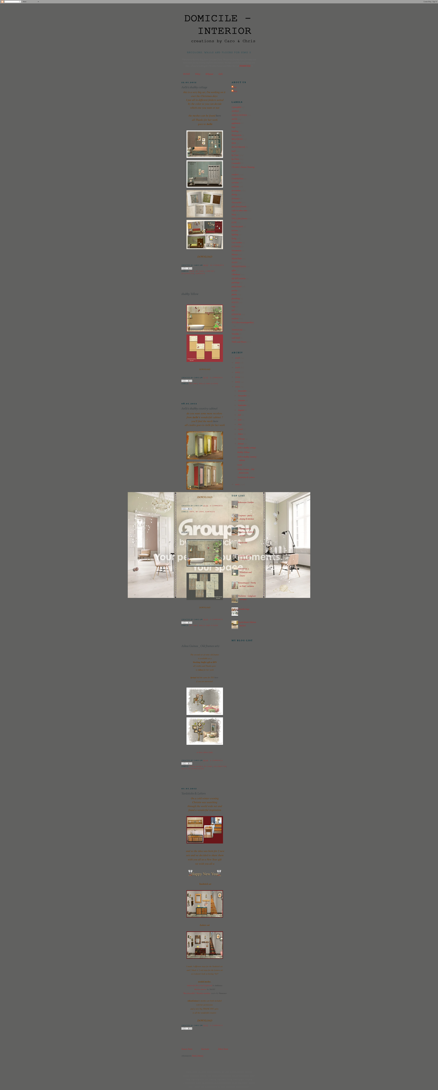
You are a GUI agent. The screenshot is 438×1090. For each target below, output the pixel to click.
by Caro (200, 271)
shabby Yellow (189, 294)
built (234, 151)
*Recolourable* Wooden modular (197, 993)
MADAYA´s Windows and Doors (245, 572)
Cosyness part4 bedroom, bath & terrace (246, 532)
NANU (235, 262)
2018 (237, 358)
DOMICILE (244, 66)
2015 (237, 372)
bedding (235, 131)
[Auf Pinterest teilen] (191, 268)
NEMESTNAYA (239, 266)
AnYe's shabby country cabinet (199, 408)
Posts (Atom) (197, 1056)
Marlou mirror (200, 989)
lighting (235, 234)
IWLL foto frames (239, 218)
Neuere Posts (186, 1049)
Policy (197, 74)
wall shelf (236, 338)
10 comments (217, 265)
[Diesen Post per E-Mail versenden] (182, 268)
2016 (237, 367)
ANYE (191, 271)
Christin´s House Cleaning (243, 167)
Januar (241, 443)
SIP (233, 310)
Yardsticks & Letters (193, 793)
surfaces (200, 273)
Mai (240, 424)
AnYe (220, 74)
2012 (237, 386)
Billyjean (209, 74)
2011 (237, 484)
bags (233, 127)
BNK (234, 143)
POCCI (235, 302)
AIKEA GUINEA (196, 766)
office (234, 270)
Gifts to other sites (192, 769)
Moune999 (236, 250)
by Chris (235, 159)
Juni (240, 419)
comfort (210, 271)
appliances (236, 123)
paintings (236, 282)
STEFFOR (236, 314)
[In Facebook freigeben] (189, 268)
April (240, 429)
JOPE (234, 222)
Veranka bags (243, 609)
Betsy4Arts (236, 135)
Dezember (242, 391)
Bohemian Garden (246, 502)
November (242, 395)
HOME (186, 74)
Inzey (234, 214)
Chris (234, 91)
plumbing (236, 298)
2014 (237, 377)
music (184, 532)
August (241, 410)
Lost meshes (237, 242)
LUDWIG (236, 246)
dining (234, 194)
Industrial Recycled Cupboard (199, 985)
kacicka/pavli (237, 226)
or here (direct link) (205, 752)
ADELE (235, 111)
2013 (237, 382)
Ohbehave (236, 274)
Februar (241, 439)
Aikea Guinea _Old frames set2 (200, 646)
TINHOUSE (237, 330)
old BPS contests (239, 278)
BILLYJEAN (237, 139)
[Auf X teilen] (187, 268)
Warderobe (242, 542)
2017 (237, 362)
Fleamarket (236, 202)
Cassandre (236, 163)
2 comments (216, 760)
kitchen (235, 230)
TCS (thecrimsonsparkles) (243, 322)
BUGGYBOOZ (238, 147)
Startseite (205, 1049)
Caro (234, 87)
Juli (239, 415)
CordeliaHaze (237, 178)
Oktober (242, 400)
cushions (235, 186)
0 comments (216, 378)
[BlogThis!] (184, 268)
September (242, 405)
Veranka (235, 334)
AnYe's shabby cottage (194, 87)
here (218, 115)
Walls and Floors (208, 383)
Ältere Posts (223, 1049)
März (240, 434)
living (234, 238)
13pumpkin (236, 107)
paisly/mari (236, 286)
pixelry (234, 290)
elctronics (236, 198)
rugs (233, 306)
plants (234, 294)
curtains (235, 182)
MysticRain (237, 258)
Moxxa (235, 254)
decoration (187, 273)
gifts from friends (239, 206)
